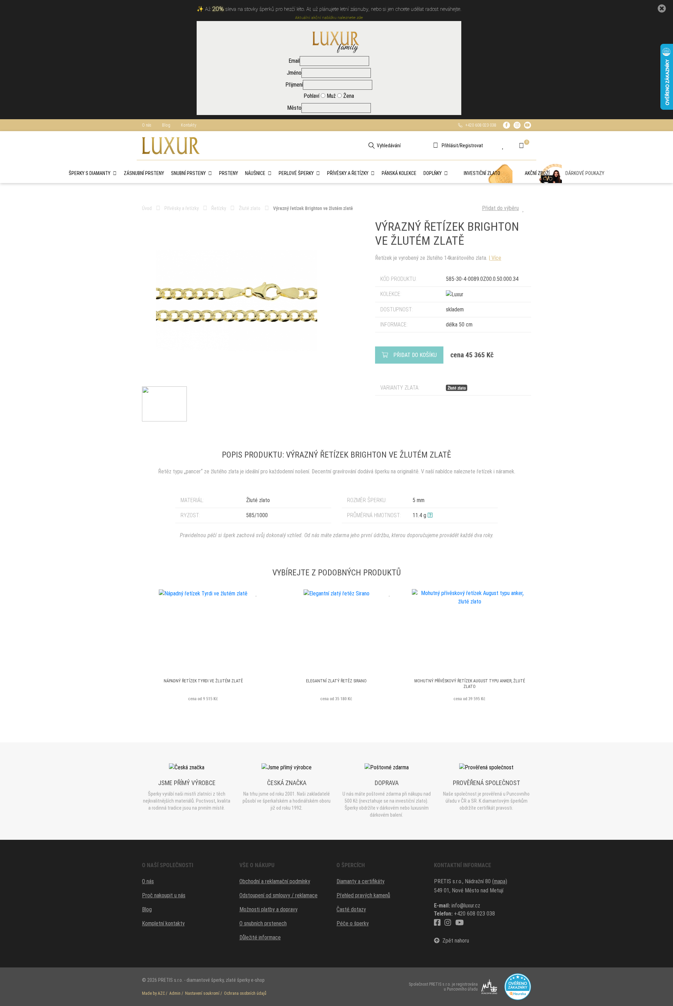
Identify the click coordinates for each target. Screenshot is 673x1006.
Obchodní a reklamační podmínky (274, 881)
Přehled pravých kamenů (363, 895)
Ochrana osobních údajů (245, 993)
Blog (166, 125)
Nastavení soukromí (202, 993)
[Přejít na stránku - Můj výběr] (508, 145)
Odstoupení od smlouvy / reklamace (278, 895)
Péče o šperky (352, 923)
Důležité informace (260, 937)
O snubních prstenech (263, 923)
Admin (175, 993)
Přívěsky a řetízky (347, 173)
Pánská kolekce (399, 173)
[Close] (662, 8)
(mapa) (499, 881)
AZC (161, 993)
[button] (430, 515)
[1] (371, 146)
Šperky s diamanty (89, 173)
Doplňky (432, 173)
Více (496, 258)
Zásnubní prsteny (144, 173)
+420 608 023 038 (479, 125)
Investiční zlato (482, 173)
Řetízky (218, 208)
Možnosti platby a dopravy (268, 909)
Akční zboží (537, 173)
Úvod (147, 208)
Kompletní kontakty (163, 923)
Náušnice (255, 173)
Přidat (415, 355)
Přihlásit (450, 145)
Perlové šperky (296, 173)
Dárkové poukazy (584, 173)
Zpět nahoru (454, 940)
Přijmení (294, 84)
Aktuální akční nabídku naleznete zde (329, 18)
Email (294, 61)
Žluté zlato (249, 208)
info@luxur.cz (465, 905)
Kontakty (188, 125)
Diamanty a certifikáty (360, 881)
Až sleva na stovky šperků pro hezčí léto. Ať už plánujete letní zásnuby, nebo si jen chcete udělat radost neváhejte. (333, 9)
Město (294, 107)
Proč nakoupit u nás (163, 895)
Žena (348, 96)
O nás (146, 125)
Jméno (294, 72)
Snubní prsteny (188, 173)
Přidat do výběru (500, 208)
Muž (330, 96)
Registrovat (471, 145)
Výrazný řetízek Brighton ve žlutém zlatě (313, 208)
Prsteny (228, 173)
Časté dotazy (351, 909)
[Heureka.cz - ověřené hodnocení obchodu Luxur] (517, 986)
